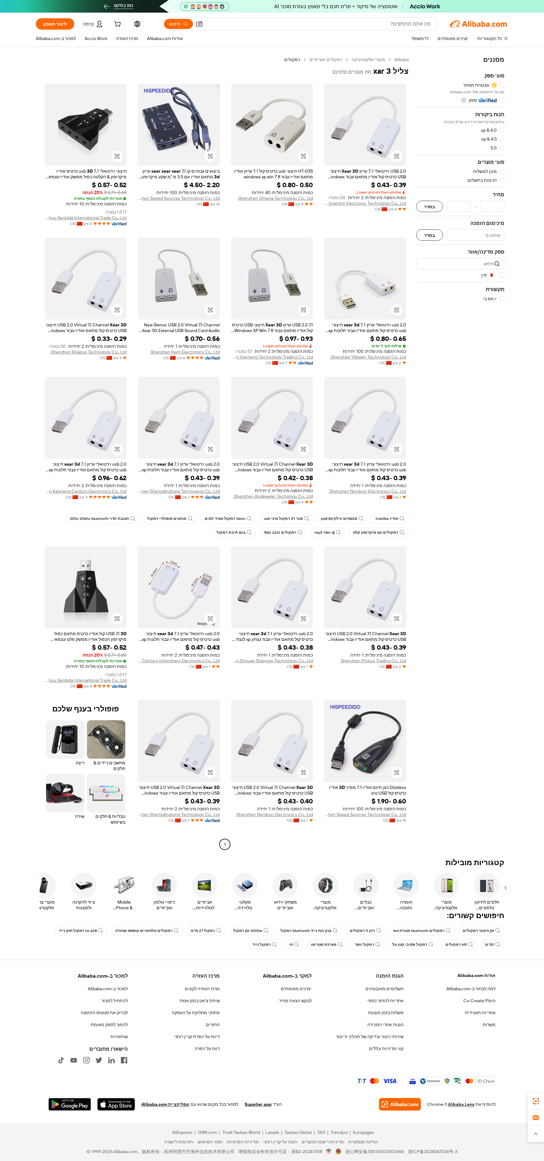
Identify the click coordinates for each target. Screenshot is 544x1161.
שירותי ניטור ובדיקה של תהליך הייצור (370, 1036)
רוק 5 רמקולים (362, 930)
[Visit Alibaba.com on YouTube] (73, 1060)
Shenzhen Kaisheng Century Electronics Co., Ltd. (86, 491)
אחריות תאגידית (480, 1012)
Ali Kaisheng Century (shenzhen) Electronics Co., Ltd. (179, 660)
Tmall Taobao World (241, 1132)
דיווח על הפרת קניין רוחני (197, 1036)
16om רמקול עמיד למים (225, 518)
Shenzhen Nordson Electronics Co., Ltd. (367, 491)
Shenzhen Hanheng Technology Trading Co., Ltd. (272, 356)
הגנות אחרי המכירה (385, 1024)
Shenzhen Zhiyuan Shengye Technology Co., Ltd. (272, 660)
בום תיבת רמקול (231, 532)
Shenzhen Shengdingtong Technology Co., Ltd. (179, 491)
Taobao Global (298, 1132)
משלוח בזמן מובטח (386, 1012)
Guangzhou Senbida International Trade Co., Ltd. (86, 217)
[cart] (117, 24)
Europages (363, 1132)
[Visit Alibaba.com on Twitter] (99, 1060)
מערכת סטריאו (324, 944)
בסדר (429, 206)
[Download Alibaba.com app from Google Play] (69, 1104)
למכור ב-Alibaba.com (108, 988)
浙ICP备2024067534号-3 (432, 1151)
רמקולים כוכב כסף (280, 532)
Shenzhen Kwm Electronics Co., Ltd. (185, 351)
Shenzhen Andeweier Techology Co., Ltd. (273, 496)
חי (291, 944)
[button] (199, 24)
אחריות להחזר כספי (385, 1000)
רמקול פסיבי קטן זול (409, 944)
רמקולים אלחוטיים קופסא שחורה (144, 930)
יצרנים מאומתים (296, 988)
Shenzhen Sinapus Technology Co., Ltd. (88, 351)
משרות (489, 1024)
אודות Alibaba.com (476, 975)
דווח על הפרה (207, 1048)
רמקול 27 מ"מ (203, 930)
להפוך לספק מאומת (109, 1024)
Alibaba (401, 59)
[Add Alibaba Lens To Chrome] (400, 1104)
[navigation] (460, 453)
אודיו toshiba (387, 518)
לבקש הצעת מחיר (295, 1000)
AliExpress (182, 1132)
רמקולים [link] (292, 59)
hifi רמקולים (456, 944)
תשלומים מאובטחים (385, 988)
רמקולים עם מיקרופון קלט (375, 532)
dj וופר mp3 (324, 532)
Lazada (272, 1132)
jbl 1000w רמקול (247, 930)
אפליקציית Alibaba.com (165, 1104)
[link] (536, 1101)
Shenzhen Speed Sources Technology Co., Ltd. (179, 198)
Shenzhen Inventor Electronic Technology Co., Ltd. (365, 203)
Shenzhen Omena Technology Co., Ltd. (275, 198)
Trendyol (339, 1132)
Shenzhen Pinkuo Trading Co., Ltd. (373, 660)
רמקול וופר (364, 944)
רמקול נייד (261, 944)
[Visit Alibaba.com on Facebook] (124, 1060)
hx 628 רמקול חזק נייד (78, 930)
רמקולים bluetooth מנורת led (419, 930)
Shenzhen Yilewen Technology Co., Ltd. (368, 356)
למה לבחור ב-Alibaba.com (471, 988)
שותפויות (119, 1036)
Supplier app (258, 1104)
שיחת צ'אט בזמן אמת (200, 1000)
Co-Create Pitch (479, 1000)
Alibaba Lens (461, 1104)
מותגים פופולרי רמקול (166, 518)
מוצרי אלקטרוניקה (368, 59)
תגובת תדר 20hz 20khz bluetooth (99, 518)
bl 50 (489, 944)
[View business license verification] (329, 1151)
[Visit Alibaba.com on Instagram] (86, 1060)
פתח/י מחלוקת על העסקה (196, 1012)
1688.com (207, 1132)
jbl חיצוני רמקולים (478, 930)
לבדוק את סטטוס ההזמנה (104, 1012)
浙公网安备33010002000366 (374, 1151)
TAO (321, 1132)
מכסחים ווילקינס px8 (339, 518)
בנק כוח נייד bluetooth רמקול (306, 930)
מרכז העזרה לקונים (202, 988)
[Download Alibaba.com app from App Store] (116, 1104)
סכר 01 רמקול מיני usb (283, 518)
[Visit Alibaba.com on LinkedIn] (111, 1060)
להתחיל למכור (114, 1000)
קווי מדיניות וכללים (386, 1048)
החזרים (213, 1024)
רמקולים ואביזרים (325, 59)
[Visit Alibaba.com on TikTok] (61, 1060)
